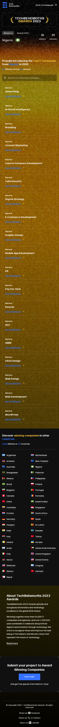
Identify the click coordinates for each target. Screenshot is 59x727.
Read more (12, 643)
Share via (29, 713)
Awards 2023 (23, 33)
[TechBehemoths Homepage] (10, 5)
